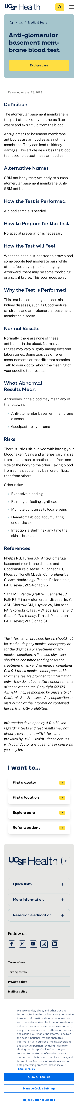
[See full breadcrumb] (20, 22)
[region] (39, 1053)
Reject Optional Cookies (39, 1100)
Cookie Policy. (27, 1069)
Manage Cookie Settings (39, 1088)
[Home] (23, 7)
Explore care (39, 65)
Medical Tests (37, 22)
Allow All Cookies (39, 1077)
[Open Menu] (71, 7)
